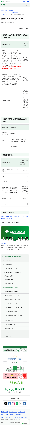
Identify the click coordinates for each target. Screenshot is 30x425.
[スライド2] (12, 362)
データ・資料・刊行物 (14, 417)
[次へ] (25, 362)
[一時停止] (18, 362)
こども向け (12, 414)
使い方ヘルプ (21, 412)
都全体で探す (26, 1)
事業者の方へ (4, 417)
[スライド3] (14, 362)
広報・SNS (24, 417)
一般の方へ (18, 414)
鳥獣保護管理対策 (7, 260)
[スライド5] (16, 362)
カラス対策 (6, 332)
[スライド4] (15, 362)
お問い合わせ (4, 412)
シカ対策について (7, 336)
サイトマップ (4, 414)
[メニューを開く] (27, 5)
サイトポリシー (13, 412)
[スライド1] (11, 362)
